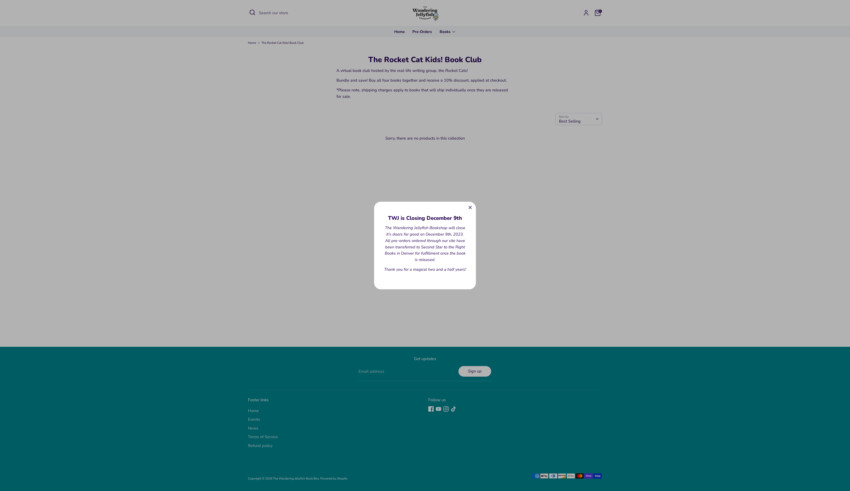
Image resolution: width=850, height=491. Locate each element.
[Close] (470, 207)
